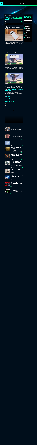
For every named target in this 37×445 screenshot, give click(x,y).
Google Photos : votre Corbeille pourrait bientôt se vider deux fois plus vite (17, 190)
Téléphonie (6, 15)
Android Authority (8, 96)
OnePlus (15, 5)
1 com (20, 21)
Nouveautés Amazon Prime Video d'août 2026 (28, 35)
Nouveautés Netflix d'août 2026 (28, 33)
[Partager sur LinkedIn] (12, 98)
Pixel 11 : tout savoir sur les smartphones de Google (27, 27)
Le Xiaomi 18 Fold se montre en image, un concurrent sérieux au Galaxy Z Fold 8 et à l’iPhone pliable (17, 135)
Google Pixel (7, 5)
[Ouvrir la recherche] (35, 1)
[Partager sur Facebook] (9, 98)
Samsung (17, 5)
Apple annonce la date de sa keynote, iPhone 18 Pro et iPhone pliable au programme (16, 141)
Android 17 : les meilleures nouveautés (27, 28)
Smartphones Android (10, 15)
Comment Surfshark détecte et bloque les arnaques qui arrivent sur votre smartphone (16, 127)
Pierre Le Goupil (7, 21)
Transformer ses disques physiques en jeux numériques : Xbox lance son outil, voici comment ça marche (17, 162)
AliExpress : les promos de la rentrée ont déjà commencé (27, 26)
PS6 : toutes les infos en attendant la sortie (28, 32)
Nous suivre (22, 98)
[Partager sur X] (6, 98)
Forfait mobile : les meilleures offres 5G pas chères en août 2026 (28, 37)
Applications (12, 159)
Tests (11, 152)
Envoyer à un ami (17, 98)
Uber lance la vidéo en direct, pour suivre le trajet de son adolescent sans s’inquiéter (17, 155)
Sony (18, 5)
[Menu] (1, 1)
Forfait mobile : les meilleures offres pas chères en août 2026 (28, 39)
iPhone (11, 145)
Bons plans (12, 173)
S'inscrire (28, 21)
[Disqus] (14, 115)
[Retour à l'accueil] (18, 1)
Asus (5, 5)
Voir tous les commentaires (7, 123)
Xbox (11, 167)
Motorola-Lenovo (12, 5)
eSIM (23, 4)
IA (11, 180)
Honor (8, 5)
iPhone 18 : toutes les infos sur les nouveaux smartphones (28, 30)
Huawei (10, 5)
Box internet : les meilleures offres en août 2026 (28, 36)
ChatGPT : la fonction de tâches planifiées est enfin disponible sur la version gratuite (17, 176)
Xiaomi (19, 5)
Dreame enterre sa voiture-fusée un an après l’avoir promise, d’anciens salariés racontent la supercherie (16, 183)
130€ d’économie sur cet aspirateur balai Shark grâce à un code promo (17, 170)
